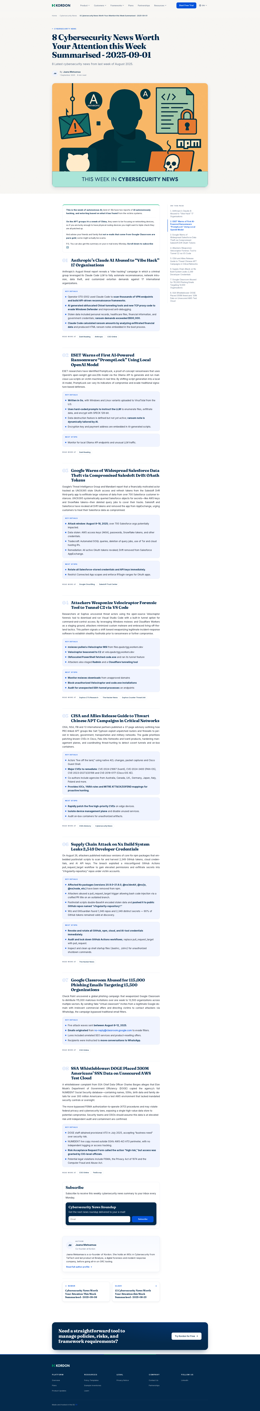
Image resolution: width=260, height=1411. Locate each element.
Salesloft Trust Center (108, 584)
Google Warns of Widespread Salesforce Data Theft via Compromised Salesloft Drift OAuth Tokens (183, 239)
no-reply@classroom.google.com (113, 1030)
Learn (86, 1391)
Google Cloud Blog (87, 584)
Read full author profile (78, 1267)
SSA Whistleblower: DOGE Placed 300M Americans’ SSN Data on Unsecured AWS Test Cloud (183, 297)
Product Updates (59, 1391)
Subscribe (142, 1219)
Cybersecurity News (68, 15)
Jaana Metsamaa (72, 72)
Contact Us (153, 1380)
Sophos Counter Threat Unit (133, 697)
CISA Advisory (85, 826)
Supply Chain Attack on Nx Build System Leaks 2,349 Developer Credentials (183, 272)
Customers (99, 5)
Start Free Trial (186, 5)
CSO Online (112, 337)
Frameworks (116, 5)
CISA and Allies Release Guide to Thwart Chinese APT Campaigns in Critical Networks (184, 261)
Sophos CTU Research (88, 697)
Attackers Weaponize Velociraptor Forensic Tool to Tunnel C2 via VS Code (183, 251)
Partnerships (144, 5)
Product (84, 5)
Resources (159, 5)
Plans (131, 5)
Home (54, 15)
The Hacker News (110, 697)
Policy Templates (91, 1380)
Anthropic (99, 337)
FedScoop (97, 1172)
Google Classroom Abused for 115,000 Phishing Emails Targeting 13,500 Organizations (183, 283)
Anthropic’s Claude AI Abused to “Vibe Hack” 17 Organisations (181, 214)
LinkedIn (184, 1380)
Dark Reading (84, 337)
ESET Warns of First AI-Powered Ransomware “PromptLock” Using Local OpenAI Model (182, 225)
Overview (56, 1380)
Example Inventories (92, 1385)
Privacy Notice (123, 1380)
